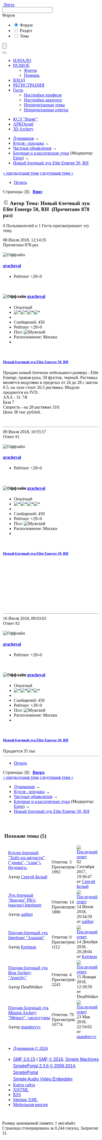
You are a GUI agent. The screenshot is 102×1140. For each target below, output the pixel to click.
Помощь (31, 75)
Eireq (17, 158)
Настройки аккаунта (43, 100)
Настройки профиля (42, 95)
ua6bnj (27, 914)
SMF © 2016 (51, 1059)
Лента (8, 4)
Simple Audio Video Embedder (43, 1079)
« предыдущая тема (21, 173)
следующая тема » (56, 173)
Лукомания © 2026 (30, 1048)
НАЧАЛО (22, 60)
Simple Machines (82, 1059)
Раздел (25, 30)
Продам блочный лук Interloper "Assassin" (28, 935)
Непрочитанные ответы (46, 109)
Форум (26, 25)
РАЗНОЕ (21, 65)
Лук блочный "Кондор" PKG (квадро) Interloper (24, 900)
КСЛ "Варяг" (25, 119)
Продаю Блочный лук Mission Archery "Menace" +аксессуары (29, 1012)
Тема (24, 36)
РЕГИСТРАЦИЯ (28, 85)
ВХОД (19, 80)
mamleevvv (31, 1027)
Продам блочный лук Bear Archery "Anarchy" (28, 972)
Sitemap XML (25, 1099)
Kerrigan (28, 947)
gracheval (12, 265)
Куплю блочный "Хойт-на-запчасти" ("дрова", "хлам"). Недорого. (26, 860)
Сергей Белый (34, 876)
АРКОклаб (23, 124)
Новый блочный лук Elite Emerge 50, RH (35, 362)
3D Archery (23, 129)
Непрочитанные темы (44, 104)
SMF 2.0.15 (24, 1059)
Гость (18, 90)
